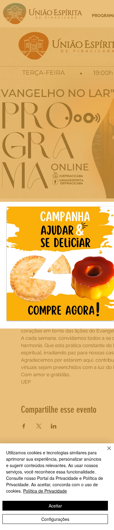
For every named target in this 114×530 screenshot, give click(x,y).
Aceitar (55, 506)
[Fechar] (105, 452)
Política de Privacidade (45, 491)
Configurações (55, 519)
